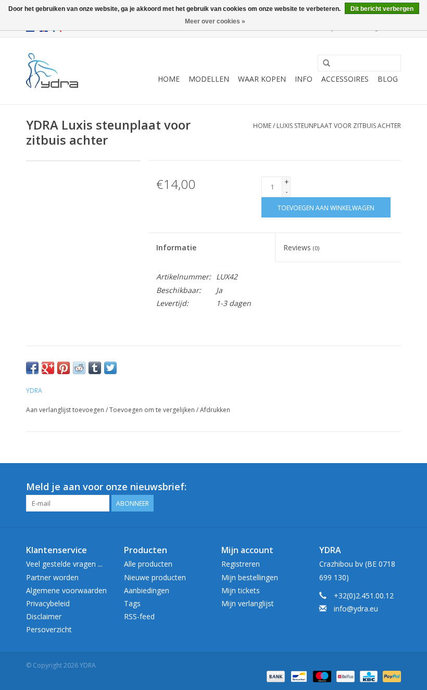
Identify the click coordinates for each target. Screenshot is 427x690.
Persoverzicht (49, 629)
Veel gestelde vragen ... (64, 564)
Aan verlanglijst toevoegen (65, 409)
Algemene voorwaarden (66, 590)
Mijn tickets (240, 590)
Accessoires (345, 79)
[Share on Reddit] (79, 368)
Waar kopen (262, 79)
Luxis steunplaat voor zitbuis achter (339, 125)
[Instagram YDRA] (392, 487)
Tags (132, 603)
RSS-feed (139, 616)
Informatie (176, 247)
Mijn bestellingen (249, 577)
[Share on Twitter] (110, 368)
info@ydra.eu (356, 609)
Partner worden (52, 577)
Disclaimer (43, 616)
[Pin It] (63, 368)
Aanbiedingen (146, 590)
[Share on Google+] (48, 368)
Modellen (209, 79)
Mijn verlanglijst (247, 603)
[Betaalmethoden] (274, 675)
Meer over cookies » (215, 21)
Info (303, 79)
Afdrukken (215, 409)
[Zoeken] (326, 63)
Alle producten (148, 564)
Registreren (240, 564)
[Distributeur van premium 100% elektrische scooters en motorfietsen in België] (52, 70)
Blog (388, 79)
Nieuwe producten (155, 577)
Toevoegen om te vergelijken (152, 409)
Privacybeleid (48, 603)
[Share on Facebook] (32, 368)
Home (169, 79)
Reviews (301, 247)
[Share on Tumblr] (95, 368)
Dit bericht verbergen (381, 8)
